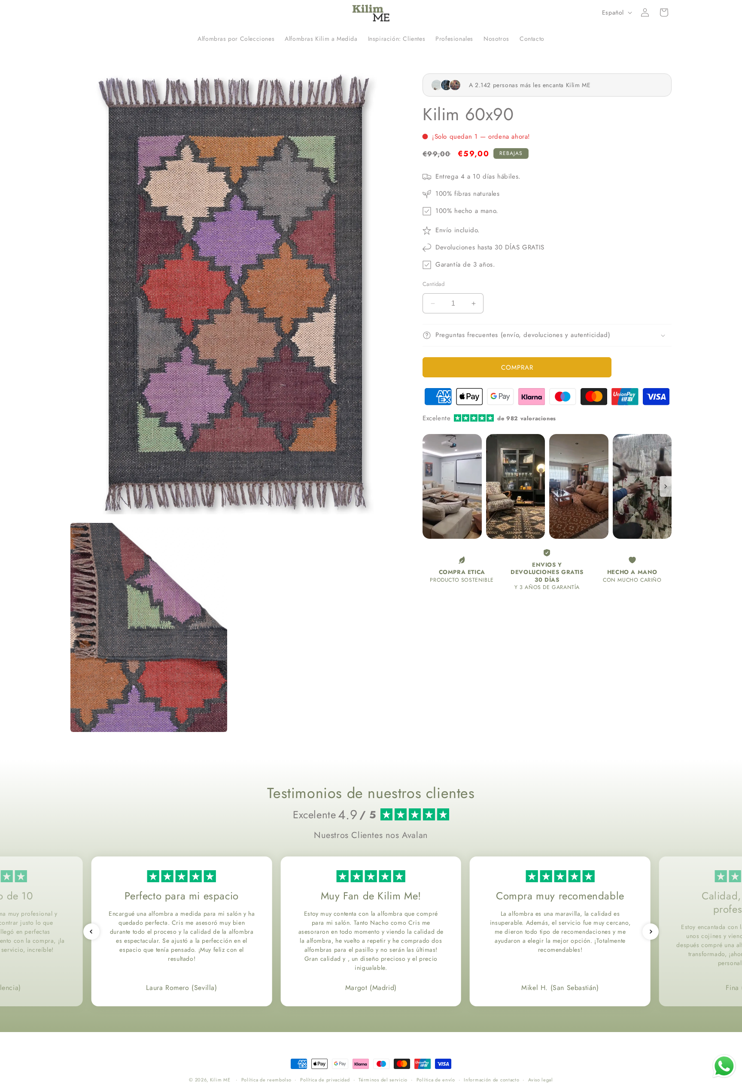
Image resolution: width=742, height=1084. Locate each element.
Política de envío (436, 1079)
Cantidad (433, 284)
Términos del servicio (383, 1079)
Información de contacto (491, 1079)
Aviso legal (540, 1079)
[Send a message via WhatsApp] (724, 1066)
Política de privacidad (325, 1079)
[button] (663, 12)
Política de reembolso (266, 1079)
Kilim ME (220, 1079)
